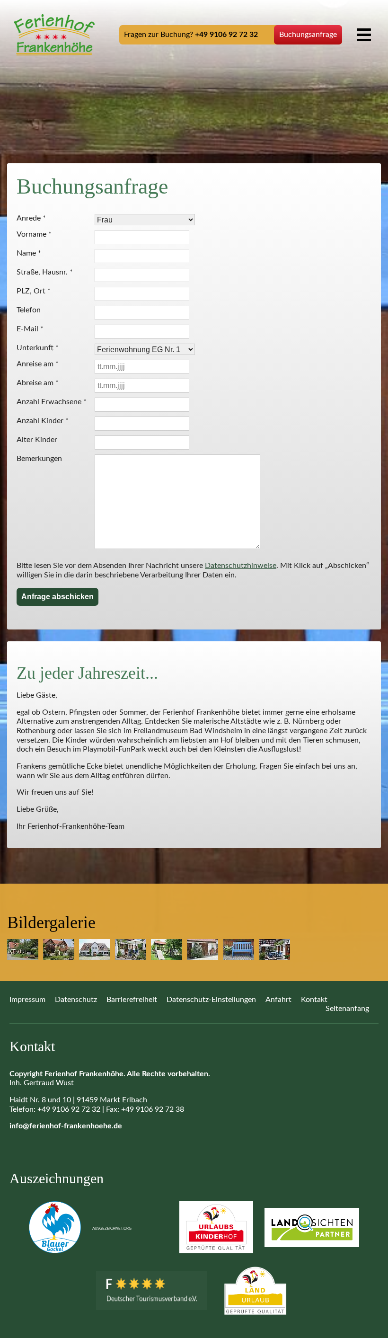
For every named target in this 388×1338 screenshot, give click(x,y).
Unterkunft (38, 348)
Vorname (34, 234)
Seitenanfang (347, 1008)
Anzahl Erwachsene (52, 402)
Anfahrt (278, 999)
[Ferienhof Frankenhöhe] (54, 34)
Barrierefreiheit (131, 999)
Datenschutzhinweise (240, 565)
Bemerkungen (39, 458)
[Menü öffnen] (364, 34)
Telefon (29, 310)
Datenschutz (76, 999)
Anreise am (38, 364)
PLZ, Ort (34, 291)
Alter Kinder (37, 439)
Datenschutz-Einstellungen (211, 999)
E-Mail (30, 329)
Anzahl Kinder (43, 421)
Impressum (27, 999)
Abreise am (38, 383)
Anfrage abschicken (57, 597)
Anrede (31, 218)
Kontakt (314, 999)
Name (29, 253)
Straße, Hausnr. (45, 272)
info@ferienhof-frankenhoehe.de (65, 1126)
